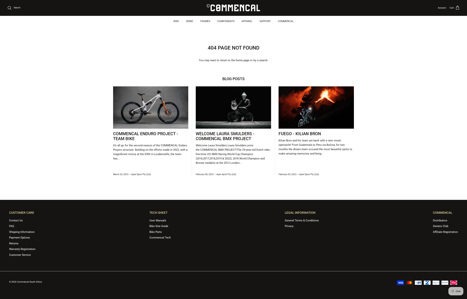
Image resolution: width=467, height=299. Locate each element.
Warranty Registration (22, 249)
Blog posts (233, 79)
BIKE (176, 21)
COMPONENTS (225, 21)
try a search (260, 60)
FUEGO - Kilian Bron (300, 133)
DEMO (189, 21)
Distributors (440, 220)
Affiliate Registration (445, 232)
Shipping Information (21, 232)
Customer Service (20, 255)
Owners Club (440, 226)
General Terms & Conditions (302, 220)
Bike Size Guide (158, 226)
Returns (13, 243)
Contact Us (16, 220)
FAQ (11, 226)
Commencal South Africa (29, 282)
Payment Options (19, 237)
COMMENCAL (286, 21)
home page (242, 60)
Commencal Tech (160, 237)
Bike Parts (155, 232)
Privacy (289, 226)
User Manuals (157, 220)
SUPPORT (265, 21)
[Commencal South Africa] (233, 8)
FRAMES (205, 21)
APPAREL (247, 21)
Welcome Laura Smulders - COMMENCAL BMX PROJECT (225, 136)
